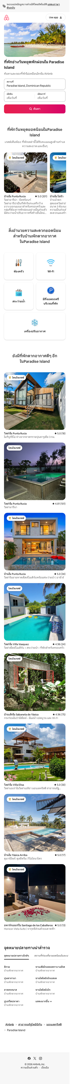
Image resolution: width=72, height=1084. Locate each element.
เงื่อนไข (45, 1067)
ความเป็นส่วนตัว (29, 1067)
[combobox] (35, 86)
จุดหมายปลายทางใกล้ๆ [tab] (16, 955)
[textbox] (19, 98)
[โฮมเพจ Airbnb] (6, 17)
